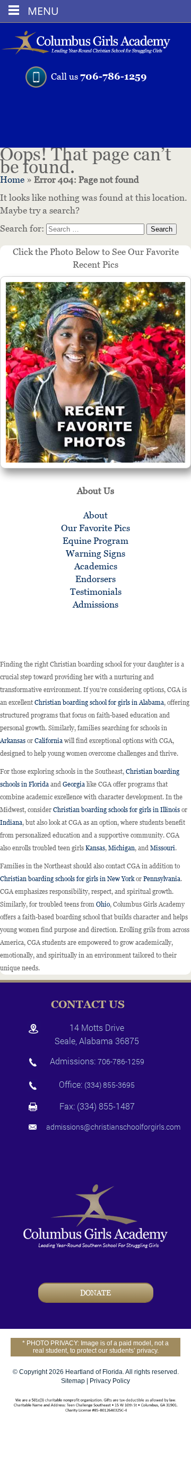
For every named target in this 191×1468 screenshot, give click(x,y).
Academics (95, 566)
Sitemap (73, 1381)
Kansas (95, 848)
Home (12, 179)
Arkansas (12, 741)
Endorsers (95, 579)
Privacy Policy (110, 1381)
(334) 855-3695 (109, 1085)
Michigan (121, 848)
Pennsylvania (161, 879)
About (95, 515)
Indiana (11, 822)
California (48, 741)
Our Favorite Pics (95, 528)
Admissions (95, 604)
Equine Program (95, 540)
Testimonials (95, 591)
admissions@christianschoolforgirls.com (113, 1127)
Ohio (103, 904)
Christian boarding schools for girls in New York (67, 879)
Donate (95, 1292)
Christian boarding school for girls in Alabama (99, 702)
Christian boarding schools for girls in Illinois (116, 810)
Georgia (74, 784)
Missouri (162, 848)
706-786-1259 (113, 76)
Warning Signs (95, 553)
